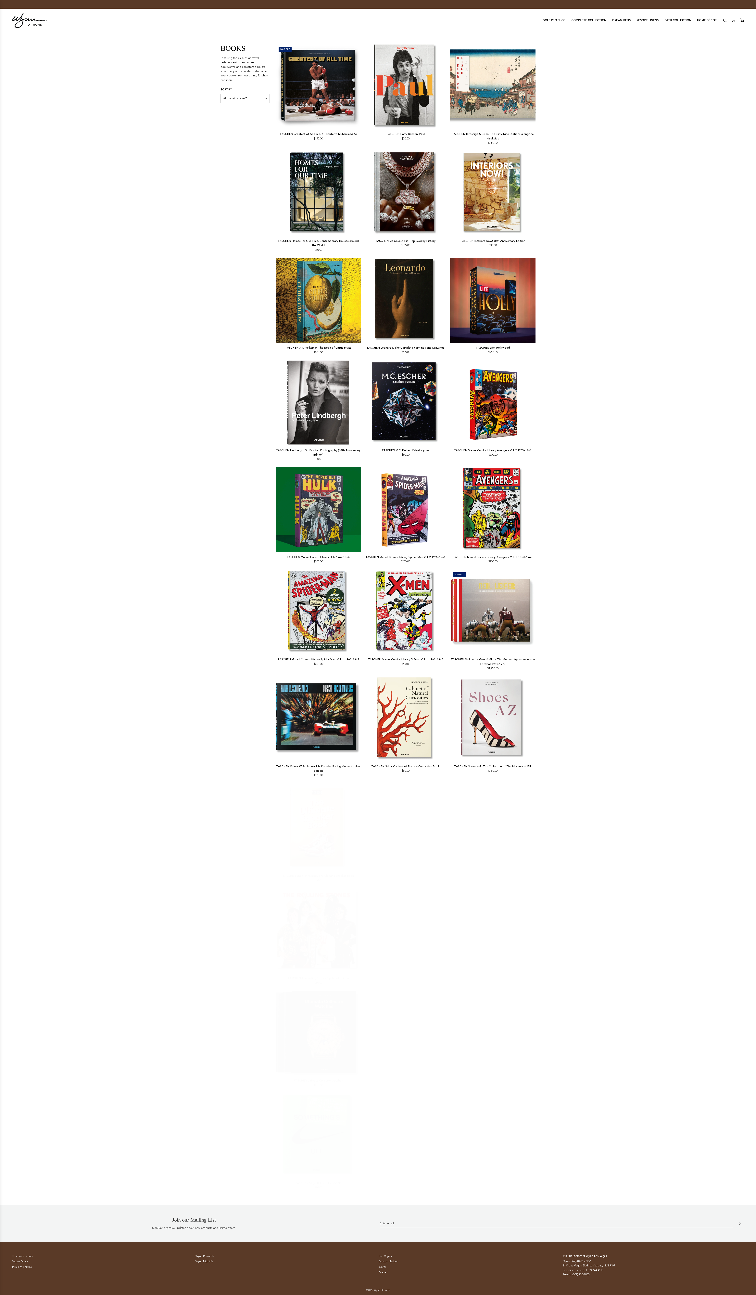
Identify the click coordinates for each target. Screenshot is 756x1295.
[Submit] (740, 1223)
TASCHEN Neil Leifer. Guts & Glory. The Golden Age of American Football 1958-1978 (493, 662)
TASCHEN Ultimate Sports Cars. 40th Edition (405, 1078)
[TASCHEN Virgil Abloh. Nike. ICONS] (318, 1133)
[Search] (725, 20)
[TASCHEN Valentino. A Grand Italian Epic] (493, 1030)
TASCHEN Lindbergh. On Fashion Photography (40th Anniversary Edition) (318, 452)
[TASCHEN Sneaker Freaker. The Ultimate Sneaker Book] (318, 825)
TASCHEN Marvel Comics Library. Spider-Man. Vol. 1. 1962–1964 (318, 659)
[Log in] (733, 20)
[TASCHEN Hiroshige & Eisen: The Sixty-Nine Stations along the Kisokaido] (493, 86)
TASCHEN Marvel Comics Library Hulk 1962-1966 (318, 557)
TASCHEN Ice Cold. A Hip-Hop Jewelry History (405, 241)
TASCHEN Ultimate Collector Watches (318, 1078)
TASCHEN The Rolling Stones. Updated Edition (318, 975)
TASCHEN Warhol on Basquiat (405, 1180)
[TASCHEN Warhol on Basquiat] (405, 1133)
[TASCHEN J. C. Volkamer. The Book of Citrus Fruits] (318, 300)
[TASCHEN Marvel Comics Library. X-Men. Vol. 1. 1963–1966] (405, 612)
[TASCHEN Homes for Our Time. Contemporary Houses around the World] (318, 193)
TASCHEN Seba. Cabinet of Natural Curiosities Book (405, 766)
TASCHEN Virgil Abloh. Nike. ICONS (318, 1180)
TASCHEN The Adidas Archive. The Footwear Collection (405, 873)
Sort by (226, 89)
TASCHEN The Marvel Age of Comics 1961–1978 (492, 873)
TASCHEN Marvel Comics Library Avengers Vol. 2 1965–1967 (493, 450)
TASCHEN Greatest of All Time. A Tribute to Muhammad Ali (318, 134)
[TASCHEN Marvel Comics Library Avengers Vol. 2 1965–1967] (493, 402)
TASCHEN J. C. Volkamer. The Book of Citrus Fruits (318, 347)
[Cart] (742, 20)
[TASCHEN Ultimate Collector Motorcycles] (493, 928)
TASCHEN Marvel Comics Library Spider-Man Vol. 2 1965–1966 (406, 557)
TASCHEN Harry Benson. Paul (405, 134)
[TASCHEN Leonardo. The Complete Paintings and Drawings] (405, 300)
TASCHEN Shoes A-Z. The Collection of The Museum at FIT (493, 766)
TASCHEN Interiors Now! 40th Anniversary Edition (492, 241)
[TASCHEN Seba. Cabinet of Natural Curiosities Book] (405, 718)
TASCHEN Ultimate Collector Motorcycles (493, 975)
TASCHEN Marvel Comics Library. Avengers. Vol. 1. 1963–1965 (492, 557)
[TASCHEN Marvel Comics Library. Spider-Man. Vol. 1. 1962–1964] (318, 612)
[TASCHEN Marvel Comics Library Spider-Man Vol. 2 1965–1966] (405, 509)
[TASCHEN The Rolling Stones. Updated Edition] (318, 928)
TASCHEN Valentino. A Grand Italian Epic (492, 1078)
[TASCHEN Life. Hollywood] (493, 300)
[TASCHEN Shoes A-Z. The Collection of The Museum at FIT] (493, 718)
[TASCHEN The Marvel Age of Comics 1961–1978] (493, 825)
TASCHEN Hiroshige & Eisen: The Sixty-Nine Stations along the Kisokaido (493, 136)
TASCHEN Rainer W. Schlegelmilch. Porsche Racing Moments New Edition (318, 768)
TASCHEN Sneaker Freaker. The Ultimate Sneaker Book (318, 873)
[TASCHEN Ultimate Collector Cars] (405, 928)
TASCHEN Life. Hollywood (493, 347)
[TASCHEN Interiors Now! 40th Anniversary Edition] (493, 193)
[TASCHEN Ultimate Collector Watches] (318, 1030)
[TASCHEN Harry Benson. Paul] (405, 86)
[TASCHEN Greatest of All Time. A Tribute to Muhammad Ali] (318, 86)
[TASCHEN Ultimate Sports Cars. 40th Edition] (405, 1030)
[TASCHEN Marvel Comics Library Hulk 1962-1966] (318, 509)
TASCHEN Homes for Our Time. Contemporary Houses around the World (318, 243)
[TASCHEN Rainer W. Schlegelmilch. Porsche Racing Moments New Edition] (318, 718)
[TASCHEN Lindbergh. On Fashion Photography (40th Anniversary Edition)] (318, 402)
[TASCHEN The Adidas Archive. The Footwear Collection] (405, 825)
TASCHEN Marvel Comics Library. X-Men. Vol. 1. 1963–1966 (405, 659)
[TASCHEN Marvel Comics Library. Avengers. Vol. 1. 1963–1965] (493, 509)
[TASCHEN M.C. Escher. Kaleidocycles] (405, 402)
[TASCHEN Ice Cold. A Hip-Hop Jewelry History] (405, 193)
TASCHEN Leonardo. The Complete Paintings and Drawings (405, 347)
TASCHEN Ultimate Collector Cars (405, 975)
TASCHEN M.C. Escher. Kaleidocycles (405, 450)
